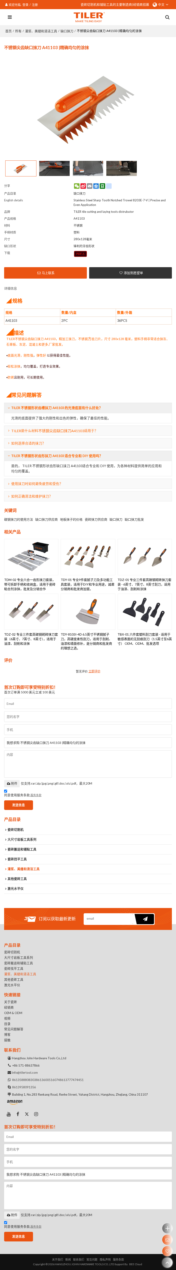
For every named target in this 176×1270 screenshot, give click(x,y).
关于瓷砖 (10, 1002)
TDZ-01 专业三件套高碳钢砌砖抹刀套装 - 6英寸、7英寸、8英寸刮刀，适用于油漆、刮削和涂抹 (144, 584)
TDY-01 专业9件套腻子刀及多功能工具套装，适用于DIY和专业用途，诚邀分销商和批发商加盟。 (87, 584)
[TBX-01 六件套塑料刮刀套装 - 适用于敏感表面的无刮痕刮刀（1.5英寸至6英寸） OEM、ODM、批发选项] (145, 612)
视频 (7, 1018)
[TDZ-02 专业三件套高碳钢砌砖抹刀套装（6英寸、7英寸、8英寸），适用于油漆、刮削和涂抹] (31, 612)
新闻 (68, 1259)
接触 (7, 1040)
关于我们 (57, 1259)
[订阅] (143, 919)
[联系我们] (167, 1240)
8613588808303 (24, 1080)
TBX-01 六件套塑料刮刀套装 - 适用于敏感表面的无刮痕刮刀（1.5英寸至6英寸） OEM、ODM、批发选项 (145, 638)
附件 (14, 783)
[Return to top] (167, 1262)
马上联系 (48, 273)
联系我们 (78, 1259)
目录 (7, 1024)
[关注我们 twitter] (27, 1114)
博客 (7, 1034)
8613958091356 (24, 1087)
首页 (8, 31)
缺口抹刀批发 (134, 519)
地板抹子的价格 (71, 519)
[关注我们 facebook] (17, 1114)
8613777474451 (72, 1080)
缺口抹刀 (66, 31)
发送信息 (18, 805)
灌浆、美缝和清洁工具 (41, 31)
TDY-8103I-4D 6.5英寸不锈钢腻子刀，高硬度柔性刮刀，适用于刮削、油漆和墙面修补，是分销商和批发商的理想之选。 (86, 641)
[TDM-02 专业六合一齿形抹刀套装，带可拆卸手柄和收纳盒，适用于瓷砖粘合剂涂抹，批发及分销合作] (31, 557)
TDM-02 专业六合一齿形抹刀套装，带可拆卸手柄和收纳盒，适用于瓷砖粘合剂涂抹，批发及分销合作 (29, 584)
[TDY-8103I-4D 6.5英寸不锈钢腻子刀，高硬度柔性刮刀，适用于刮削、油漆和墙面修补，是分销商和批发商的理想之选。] (88, 612)
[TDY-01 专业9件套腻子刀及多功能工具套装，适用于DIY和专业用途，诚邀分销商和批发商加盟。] (88, 557)
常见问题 (91, 1259)
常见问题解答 (13, 1029)
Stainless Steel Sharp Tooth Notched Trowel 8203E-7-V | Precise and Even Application (120, 202)
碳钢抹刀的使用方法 (18, 519)
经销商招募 (141, 4)
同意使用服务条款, (22, 795)
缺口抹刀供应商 (46, 519)
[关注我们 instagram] (36, 1114)
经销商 (9, 1007)
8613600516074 (48, 1080)
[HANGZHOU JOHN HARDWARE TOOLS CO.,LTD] (89, 17)
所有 (18, 31)
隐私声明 (105, 1259)
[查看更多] (167, 1228)
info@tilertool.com (25, 1072)
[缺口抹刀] (80, 254)
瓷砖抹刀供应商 (96, 519)
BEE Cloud (135, 1264)
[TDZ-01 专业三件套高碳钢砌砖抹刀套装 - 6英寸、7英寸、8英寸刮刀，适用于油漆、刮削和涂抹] (145, 557)
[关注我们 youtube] (8, 1114)
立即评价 (94, 671)
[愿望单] (167, 1251)
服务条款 (35, 795)
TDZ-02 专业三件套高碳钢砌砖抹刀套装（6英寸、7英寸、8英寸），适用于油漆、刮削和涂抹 (31, 638)
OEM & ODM (13, 1013)
